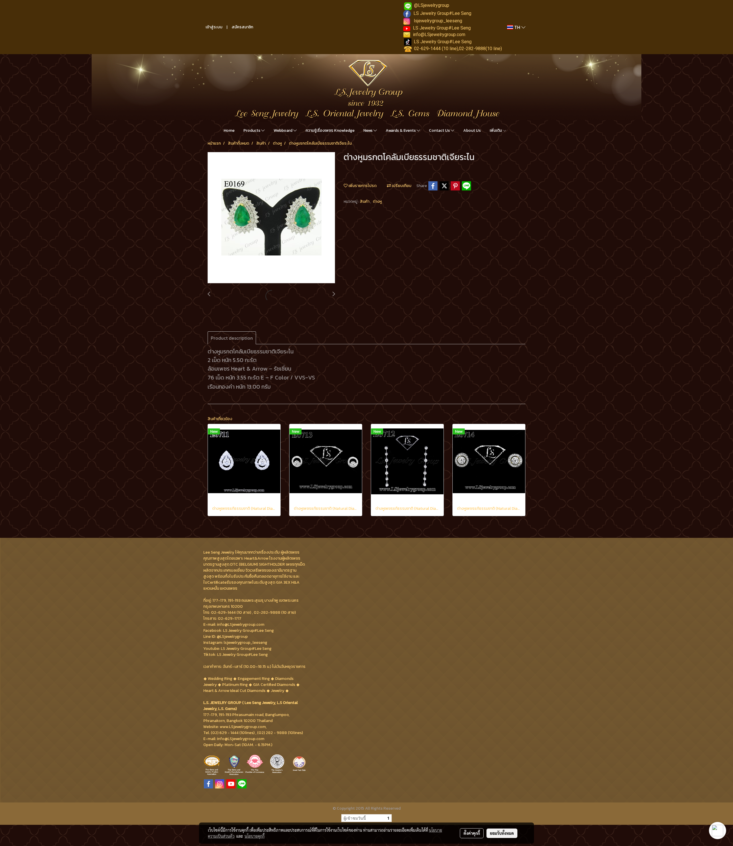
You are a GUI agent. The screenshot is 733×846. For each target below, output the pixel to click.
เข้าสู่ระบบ (214, 27)
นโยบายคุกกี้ (255, 836)
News (368, 130)
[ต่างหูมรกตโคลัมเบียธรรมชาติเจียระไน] (271, 218)
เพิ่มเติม (496, 130)
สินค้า (365, 201)
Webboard (283, 130)
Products (252, 130)
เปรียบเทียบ (401, 186)
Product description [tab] (232, 338)
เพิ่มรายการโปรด (362, 186)
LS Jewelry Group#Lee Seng (442, 13)
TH (517, 27)
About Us (472, 130)
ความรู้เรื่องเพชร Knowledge (330, 130)
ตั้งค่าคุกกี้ (472, 833)
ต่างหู (377, 201)
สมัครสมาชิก (242, 27)
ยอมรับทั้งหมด (502, 833)
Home (229, 130)
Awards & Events (401, 130)
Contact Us (440, 130)
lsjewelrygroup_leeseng (438, 20)
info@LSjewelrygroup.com (439, 34)
